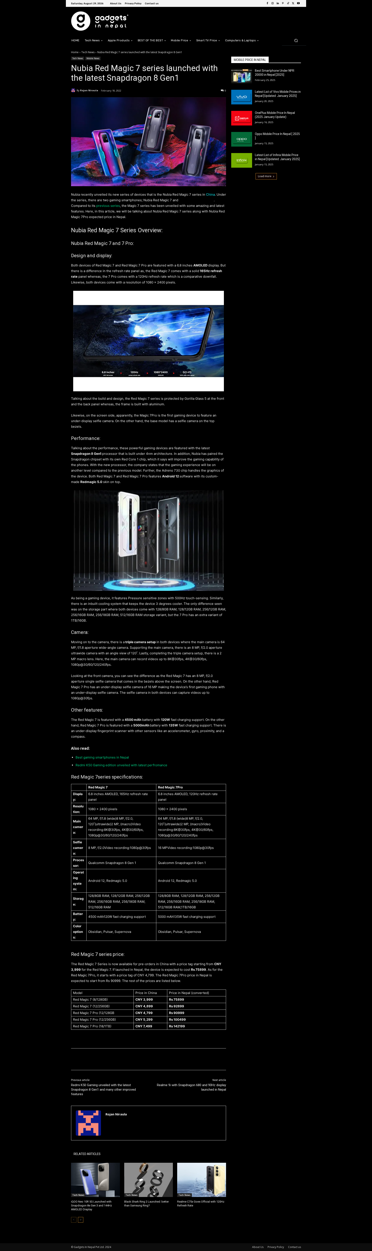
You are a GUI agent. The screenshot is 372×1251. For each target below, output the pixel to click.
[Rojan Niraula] (74, 90)
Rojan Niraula (89, 90)
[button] (296, 40)
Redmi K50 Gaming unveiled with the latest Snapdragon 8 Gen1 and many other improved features (103, 1089)
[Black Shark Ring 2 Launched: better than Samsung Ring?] (148, 1180)
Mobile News (93, 58)
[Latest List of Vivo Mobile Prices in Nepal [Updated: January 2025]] (241, 97)
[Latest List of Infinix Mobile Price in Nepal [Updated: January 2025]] (241, 160)
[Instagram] (272, 3)
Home (75, 52)
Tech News (88, 52)
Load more (264, 176)
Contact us (294, 1247)
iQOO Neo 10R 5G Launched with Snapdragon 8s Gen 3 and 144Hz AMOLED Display (91, 1205)
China (210, 194)
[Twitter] (293, 3)
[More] (141, 1059)
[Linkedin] (277, 3)
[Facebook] (267, 3)
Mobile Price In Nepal (250, 60)
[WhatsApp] (131, 1059)
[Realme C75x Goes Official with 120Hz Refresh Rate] (201, 1180)
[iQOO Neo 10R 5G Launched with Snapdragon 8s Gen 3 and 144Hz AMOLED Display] (95, 1180)
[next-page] (80, 1220)
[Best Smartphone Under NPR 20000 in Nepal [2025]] (241, 76)
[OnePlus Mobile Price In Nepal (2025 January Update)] (241, 118)
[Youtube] (298, 3)
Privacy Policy (276, 1247)
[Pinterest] (282, 3)
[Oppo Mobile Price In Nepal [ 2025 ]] (241, 139)
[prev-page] (73, 1220)
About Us (258, 1247)
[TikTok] (288, 3)
